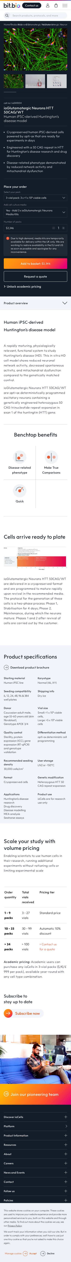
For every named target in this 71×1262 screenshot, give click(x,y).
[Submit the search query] (7, 15)
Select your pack (12, 192)
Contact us (31, 5)
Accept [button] (33, 1253)
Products (14, 24)
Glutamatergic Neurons (38, 24)
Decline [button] (50, 1253)
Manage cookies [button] (13, 1253)
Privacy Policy (15, 1225)
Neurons (22, 24)
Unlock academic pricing (24, 286)
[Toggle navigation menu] (64, 5)
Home (7, 24)
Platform (9, 1126)
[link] (56, 5)
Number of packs (12, 221)
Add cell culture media (15, 204)
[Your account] (48, 5)
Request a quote (35, 276)
